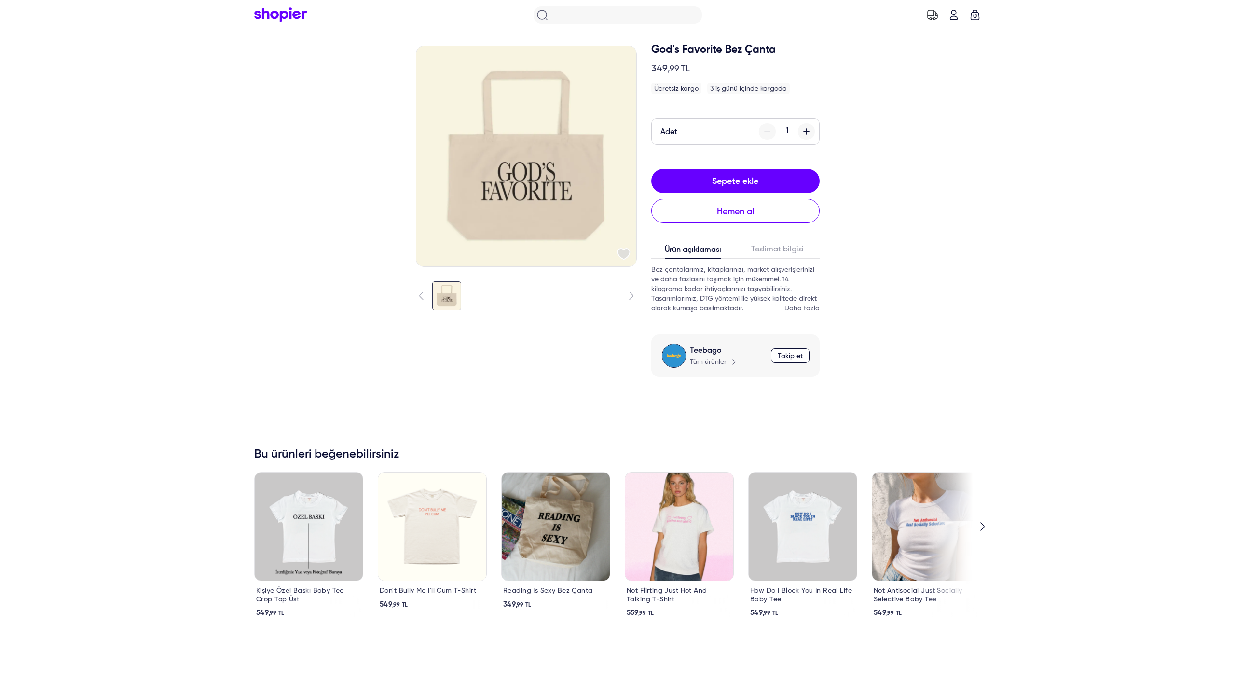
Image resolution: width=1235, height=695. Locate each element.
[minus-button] (767, 131)
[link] (308, 544)
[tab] (693, 252)
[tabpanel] (735, 289)
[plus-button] (806, 131)
